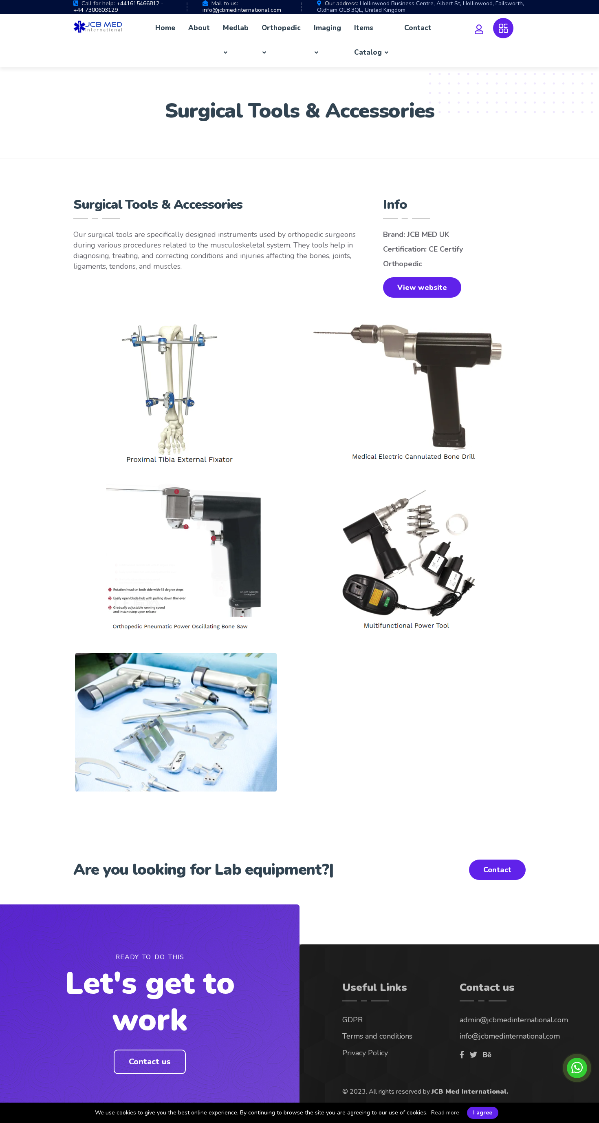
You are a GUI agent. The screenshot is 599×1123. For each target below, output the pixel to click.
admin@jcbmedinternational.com (514, 1020)
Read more (445, 1113)
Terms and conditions (377, 1036)
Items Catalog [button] (369, 40)
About (199, 28)
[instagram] (473, 1055)
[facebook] (462, 1055)
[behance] (487, 1055)
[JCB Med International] (97, 28)
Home (165, 28)
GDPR (352, 1020)
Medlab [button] (236, 28)
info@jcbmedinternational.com (242, 10)
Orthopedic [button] (281, 28)
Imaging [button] (327, 28)
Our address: (341, 3)
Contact (418, 28)
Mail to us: (224, 3)
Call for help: (98, 3)
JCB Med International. (470, 1091)
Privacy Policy (365, 1053)
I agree (482, 1112)
